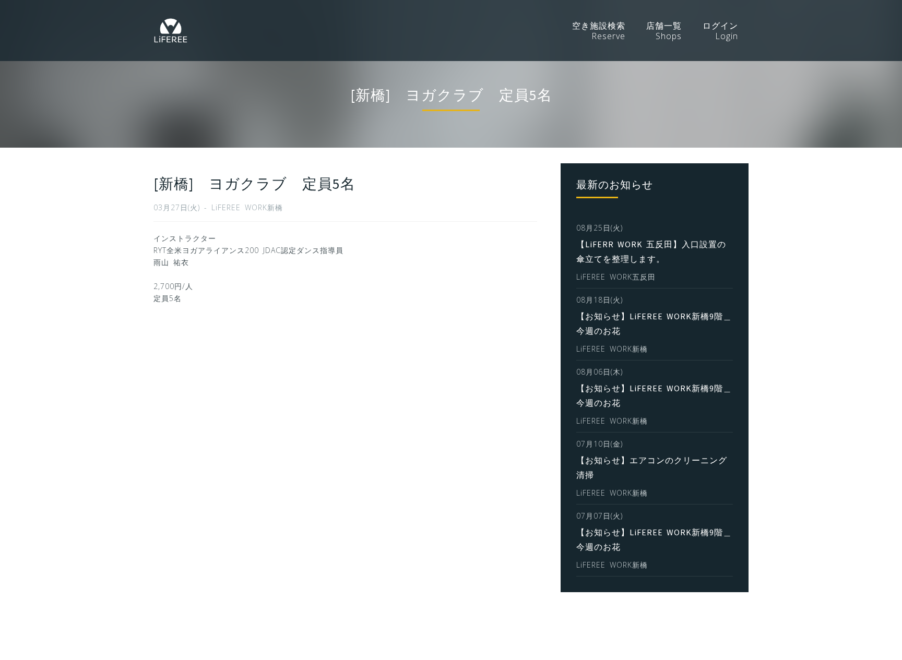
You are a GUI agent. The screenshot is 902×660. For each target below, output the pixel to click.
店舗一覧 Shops (664, 31)
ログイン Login (720, 31)
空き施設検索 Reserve (598, 31)
